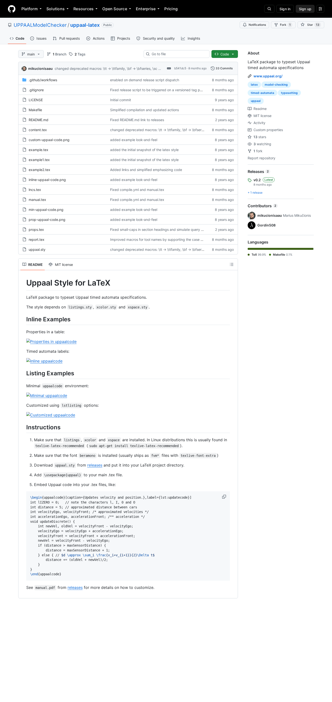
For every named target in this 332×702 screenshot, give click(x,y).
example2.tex (39, 170)
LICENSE (36, 100)
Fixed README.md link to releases (137, 120)
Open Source (114, 8)
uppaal (256, 101)
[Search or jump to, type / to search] (269, 9)
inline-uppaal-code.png (47, 180)
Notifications (257, 25)
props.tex (36, 229)
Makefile (35, 110)
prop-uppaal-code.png (47, 219)
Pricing (171, 8)
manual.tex (37, 200)
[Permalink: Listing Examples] (22, 373)
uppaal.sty (37, 249)
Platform (29, 8)
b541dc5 (180, 68)
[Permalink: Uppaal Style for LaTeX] (22, 282)
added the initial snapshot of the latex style (144, 150)
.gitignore (36, 90)
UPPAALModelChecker (40, 25)
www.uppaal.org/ (267, 76)
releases (94, 465)
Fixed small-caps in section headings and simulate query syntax (161, 229)
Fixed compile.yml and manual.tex (137, 190)
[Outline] (231, 264)
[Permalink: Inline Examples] (22, 319)
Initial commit (120, 100)
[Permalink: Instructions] (22, 427)
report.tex (36, 239)
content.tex (38, 130)
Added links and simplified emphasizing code (146, 170)
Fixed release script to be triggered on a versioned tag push (158, 90)
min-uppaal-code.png (46, 209)
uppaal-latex (85, 25)
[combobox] (178, 54)
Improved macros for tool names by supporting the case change (161, 239)
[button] (224, 496)
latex (254, 84)
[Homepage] (12, 9)
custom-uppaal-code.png (49, 140)
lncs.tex (35, 190)
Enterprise (146, 8)
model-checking (276, 84)
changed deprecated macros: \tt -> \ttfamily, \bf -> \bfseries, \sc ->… (109, 68)
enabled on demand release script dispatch (144, 80)
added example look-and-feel (133, 140)
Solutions (55, 8)
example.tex (38, 150)
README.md (38, 120)
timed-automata (262, 93)
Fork (285, 25)
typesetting (289, 93)
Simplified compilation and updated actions (144, 110)
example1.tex (39, 160)
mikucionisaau (40, 68)
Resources (83, 8)
